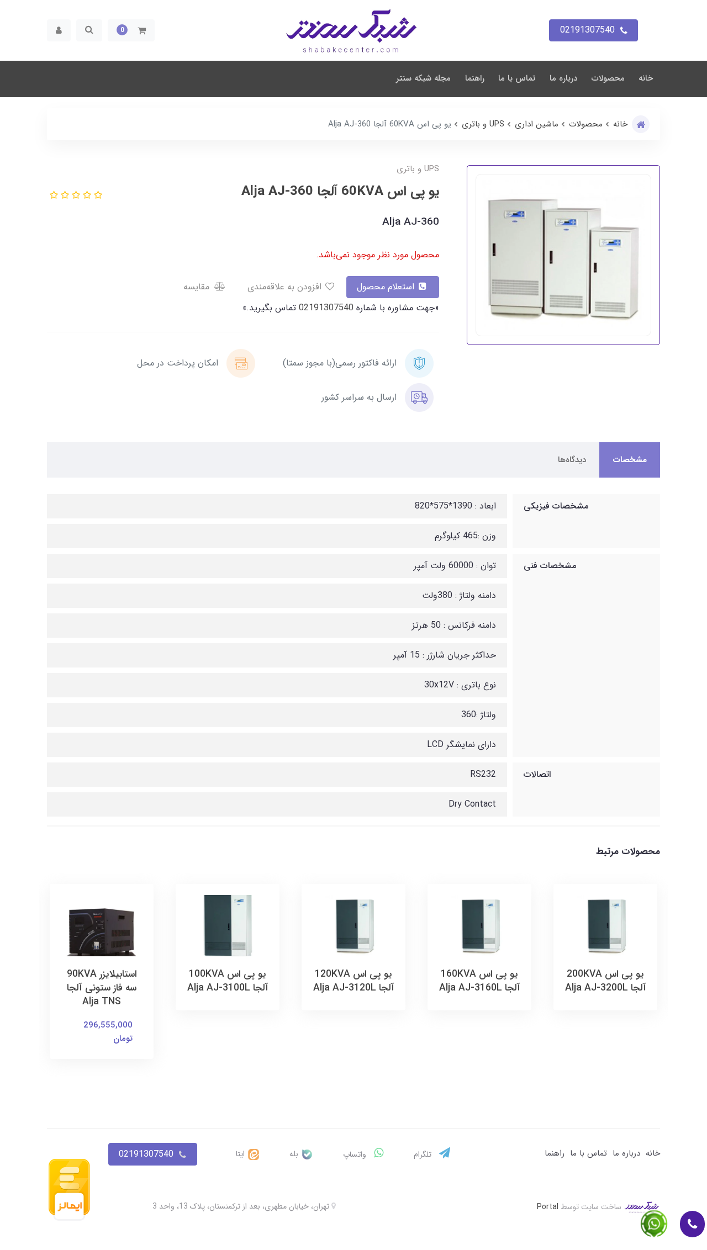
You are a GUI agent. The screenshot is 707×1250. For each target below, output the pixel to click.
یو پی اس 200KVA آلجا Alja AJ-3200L (605, 981)
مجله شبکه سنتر (423, 78)
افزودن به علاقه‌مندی (285, 287)
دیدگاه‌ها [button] (572, 460)
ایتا (241, 1154)
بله (294, 1154)
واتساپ (355, 1154)
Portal (547, 1207)
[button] (131, 30)
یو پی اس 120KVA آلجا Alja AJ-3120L (353, 981)
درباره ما (563, 78)
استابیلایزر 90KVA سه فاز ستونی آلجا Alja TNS (102, 988)
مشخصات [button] (630, 460)
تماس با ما (516, 78)
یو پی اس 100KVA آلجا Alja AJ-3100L (227, 981)
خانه (646, 78)
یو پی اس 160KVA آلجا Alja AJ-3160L (479, 981)
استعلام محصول (387, 287)
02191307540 (325, 308)
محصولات (608, 78)
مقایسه (197, 287)
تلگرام (424, 1154)
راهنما (474, 78)
